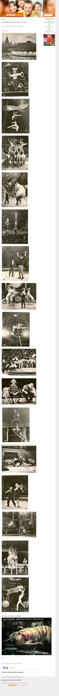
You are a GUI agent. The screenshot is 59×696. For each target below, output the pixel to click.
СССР (6, 30)
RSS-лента (18, 685)
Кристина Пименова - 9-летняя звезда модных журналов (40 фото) (49, 22)
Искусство (6, 31)
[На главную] (14, 15)
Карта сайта (25, 685)
